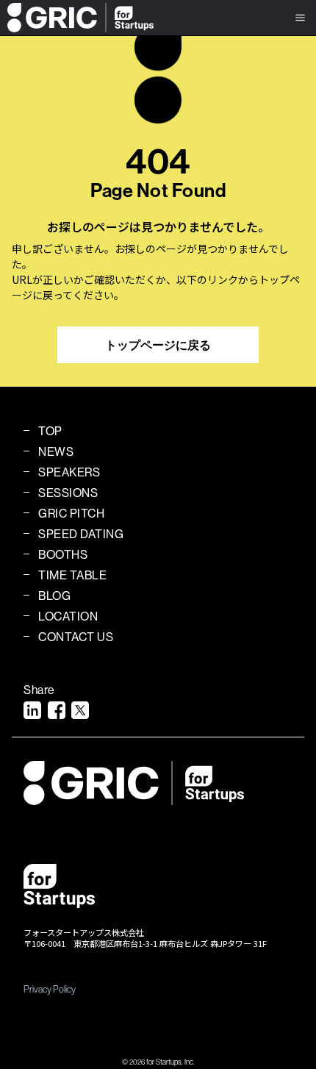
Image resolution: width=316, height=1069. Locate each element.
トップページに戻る (158, 344)
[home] (77, 17)
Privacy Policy (50, 989)
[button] (300, 17)
